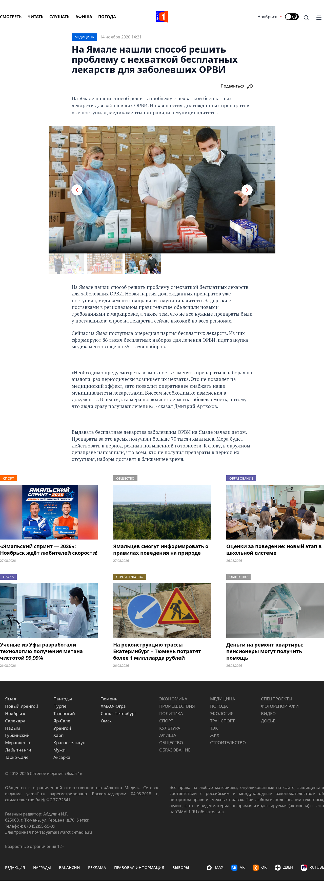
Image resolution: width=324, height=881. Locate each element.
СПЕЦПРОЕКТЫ (276, 699)
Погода (107, 16)
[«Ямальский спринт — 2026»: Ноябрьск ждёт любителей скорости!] (49, 512)
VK (242, 867)
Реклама (97, 867)
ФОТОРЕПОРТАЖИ (280, 706)
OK (264, 867)
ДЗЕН (288, 867)
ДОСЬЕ (268, 721)
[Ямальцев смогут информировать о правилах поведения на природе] (162, 512)
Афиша (83, 16)
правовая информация (139, 867)
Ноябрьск (267, 16)
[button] (77, 190)
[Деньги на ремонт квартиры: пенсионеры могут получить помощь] (275, 610)
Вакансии (69, 867)
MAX (219, 867)
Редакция (15, 867)
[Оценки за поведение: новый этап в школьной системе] (275, 512)
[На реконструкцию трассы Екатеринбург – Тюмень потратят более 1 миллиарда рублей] (162, 610)
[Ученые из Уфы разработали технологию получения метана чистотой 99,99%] (49, 610)
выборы (180, 867)
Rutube (317, 867)
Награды (42, 867)
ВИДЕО (268, 713)
